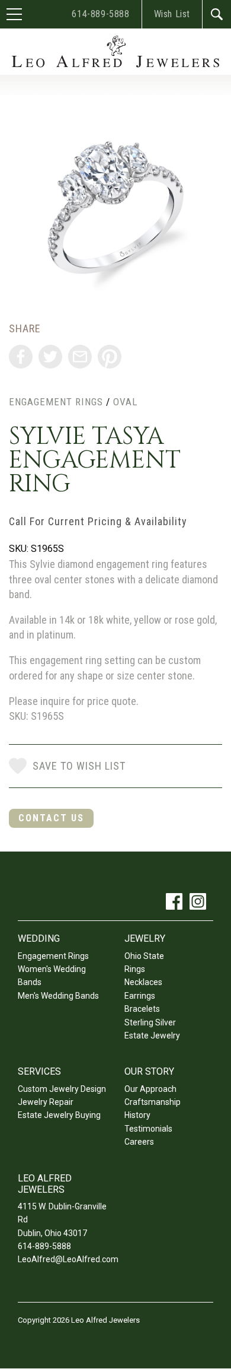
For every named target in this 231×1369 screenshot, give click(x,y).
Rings (134, 969)
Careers (139, 1141)
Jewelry (144, 938)
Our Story (149, 1071)
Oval (125, 402)
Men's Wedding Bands (58, 995)
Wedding (39, 938)
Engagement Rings (56, 402)
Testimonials (148, 1128)
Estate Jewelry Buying (59, 1115)
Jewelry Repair (45, 1102)
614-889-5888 (100, 14)
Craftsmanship (152, 1102)
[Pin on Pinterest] (109, 357)
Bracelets (142, 1009)
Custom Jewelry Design (62, 1089)
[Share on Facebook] (21, 357)
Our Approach (150, 1089)
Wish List (172, 14)
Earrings (139, 995)
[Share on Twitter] (50, 357)
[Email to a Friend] (80, 357)
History (137, 1115)
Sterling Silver (150, 1022)
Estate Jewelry (152, 1035)
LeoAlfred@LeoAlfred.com (68, 1259)
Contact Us (51, 818)
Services (39, 1071)
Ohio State (144, 956)
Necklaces (143, 982)
